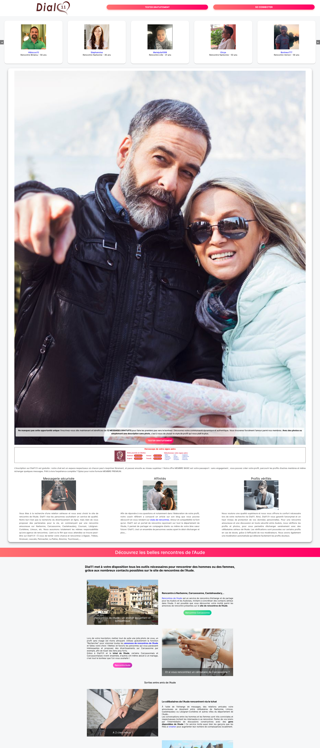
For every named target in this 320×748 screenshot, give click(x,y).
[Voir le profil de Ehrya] (223, 35)
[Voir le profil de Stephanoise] (97, 35)
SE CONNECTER (264, 7)
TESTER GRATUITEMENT (157, 7)
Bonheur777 (286, 52)
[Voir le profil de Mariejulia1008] (160, 35)
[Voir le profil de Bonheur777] (286, 35)
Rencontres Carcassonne (197, 612)
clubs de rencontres (159, 519)
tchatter (172, 726)
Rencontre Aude (122, 665)
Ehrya (223, 52)
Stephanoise (97, 52)
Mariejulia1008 (160, 52)
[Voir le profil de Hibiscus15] (33, 35)
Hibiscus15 (33, 52)
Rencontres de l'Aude (172, 598)
